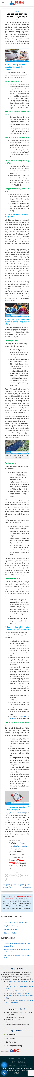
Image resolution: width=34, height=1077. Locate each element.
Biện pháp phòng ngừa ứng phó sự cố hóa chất (17, 957)
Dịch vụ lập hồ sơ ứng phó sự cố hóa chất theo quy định (17, 945)
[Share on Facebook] (9, 875)
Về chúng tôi (22, 1061)
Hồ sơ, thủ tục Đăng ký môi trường (17, 991)
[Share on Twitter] (13, 875)
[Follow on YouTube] (17, 1050)
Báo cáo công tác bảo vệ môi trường (17, 993)
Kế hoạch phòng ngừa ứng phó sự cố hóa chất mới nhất (17, 951)
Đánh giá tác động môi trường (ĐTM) (15, 922)
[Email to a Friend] (16, 875)
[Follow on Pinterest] (14, 1050)
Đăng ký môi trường (10, 933)
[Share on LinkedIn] (26, 875)
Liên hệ (25, 1065)
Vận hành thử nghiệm (10, 929)
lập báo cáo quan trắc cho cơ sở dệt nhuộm (17, 846)
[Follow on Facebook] (11, 1050)
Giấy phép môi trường (18, 1062)
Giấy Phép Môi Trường (11, 926)
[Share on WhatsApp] (6, 875)
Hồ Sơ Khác (12, 1065)
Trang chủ (13, 1061)
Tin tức (17, 11)
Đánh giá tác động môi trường (18, 1064)
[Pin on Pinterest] (19, 875)
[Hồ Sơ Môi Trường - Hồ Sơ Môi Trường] (17, 3)
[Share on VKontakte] (22, 875)
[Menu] (2, 3)
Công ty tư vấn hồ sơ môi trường (15, 813)
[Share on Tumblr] (6, 879)
